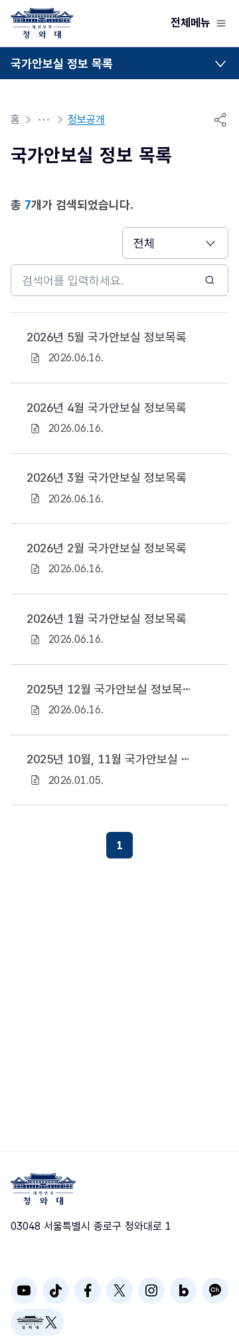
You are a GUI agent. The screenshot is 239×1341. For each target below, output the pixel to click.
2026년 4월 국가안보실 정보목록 (107, 408)
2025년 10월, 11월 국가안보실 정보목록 (110, 759)
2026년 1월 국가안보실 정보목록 (107, 619)
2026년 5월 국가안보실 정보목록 (107, 337)
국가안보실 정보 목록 (62, 64)
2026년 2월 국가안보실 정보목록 (107, 548)
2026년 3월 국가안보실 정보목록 (107, 477)
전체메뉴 (190, 22)
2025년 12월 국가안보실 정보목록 (110, 689)
